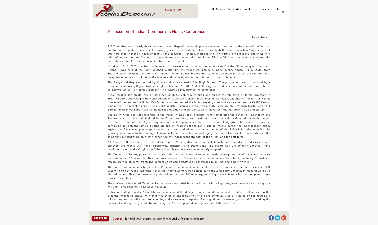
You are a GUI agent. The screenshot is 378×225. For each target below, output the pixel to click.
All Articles (218, 9)
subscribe (100, 218)
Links (277, 9)
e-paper (264, 9)
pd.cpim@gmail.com (152, 219)
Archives (250, 9)
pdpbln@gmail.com (195, 219)
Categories (234, 9)
